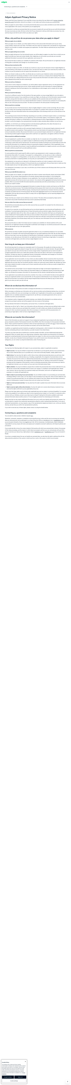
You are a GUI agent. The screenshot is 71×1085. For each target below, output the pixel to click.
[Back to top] (67, 1081)
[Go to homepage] (4, 2)
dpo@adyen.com (38, 432)
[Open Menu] (69, 2)
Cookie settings (14, 1080)
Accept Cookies (8, 1077)
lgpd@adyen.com (58, 420)
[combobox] (15, 6)
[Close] (25, 1061)
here (54, 323)
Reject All (20, 1077)
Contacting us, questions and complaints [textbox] (14, 6)
